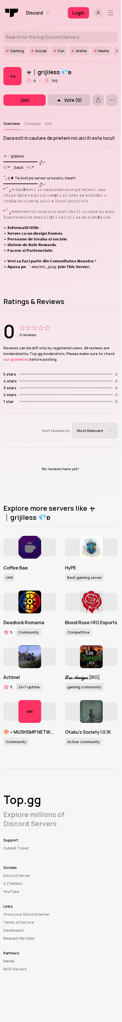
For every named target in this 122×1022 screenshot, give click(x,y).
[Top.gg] (12, 12)
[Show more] (111, 100)
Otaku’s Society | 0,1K (88, 732)
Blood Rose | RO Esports (91, 622)
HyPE (70, 568)
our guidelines (16, 359)
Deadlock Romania (23, 622)
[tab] (11, 123)
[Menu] (111, 12)
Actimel (11, 677)
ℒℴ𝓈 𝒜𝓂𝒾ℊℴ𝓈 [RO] (82, 677)
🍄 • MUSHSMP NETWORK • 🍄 (29, 732)
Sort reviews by (56, 430)
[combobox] (94, 430)
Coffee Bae (15, 568)
